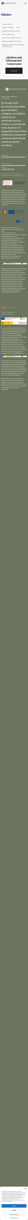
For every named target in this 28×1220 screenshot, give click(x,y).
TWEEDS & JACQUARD (8, 27)
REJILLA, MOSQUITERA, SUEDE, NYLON (11, 41)
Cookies (10, 307)
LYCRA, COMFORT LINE (8, 34)
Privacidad (3, 307)
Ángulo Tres (22, 175)
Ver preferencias (14, 1214)
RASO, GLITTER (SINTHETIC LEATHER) (11, 38)
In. (5, 306)
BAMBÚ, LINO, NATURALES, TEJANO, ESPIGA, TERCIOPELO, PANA (13, 45)
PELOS (18, 27)
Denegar (14, 1210)
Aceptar (14, 1206)
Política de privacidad (14, 1217)
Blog (15, 307)
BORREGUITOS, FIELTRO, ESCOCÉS (11, 31)
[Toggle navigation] (22, 3)
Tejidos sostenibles (7, 24)
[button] (25, 1188)
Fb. (2, 306)
